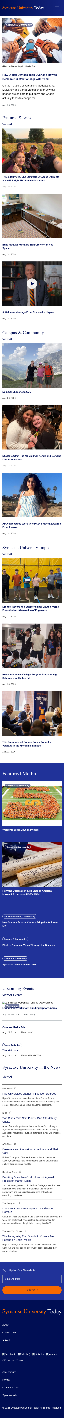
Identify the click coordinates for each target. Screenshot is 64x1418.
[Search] (48, 8)
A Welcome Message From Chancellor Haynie (28, 312)
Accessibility (9, 1372)
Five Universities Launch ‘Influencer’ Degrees (29, 1093)
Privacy (6, 1380)
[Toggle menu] (57, 8)
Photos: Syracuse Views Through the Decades (28, 945)
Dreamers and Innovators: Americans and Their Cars (30, 1151)
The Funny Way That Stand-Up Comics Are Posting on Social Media (28, 1238)
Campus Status (10, 1387)
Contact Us (9, 1332)
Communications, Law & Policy (20, 916)
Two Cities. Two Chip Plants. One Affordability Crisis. (29, 1120)
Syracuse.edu (9, 1395)
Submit (30, 1290)
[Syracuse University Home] (23, 8)
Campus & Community (19, 25)
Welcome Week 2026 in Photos (20, 829)
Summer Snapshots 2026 (16, 392)
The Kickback (10, 1050)
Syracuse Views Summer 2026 (19, 964)
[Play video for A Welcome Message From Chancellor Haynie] (32, 283)
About (6, 1325)
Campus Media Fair (13, 1027)
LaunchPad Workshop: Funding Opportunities (29, 1008)
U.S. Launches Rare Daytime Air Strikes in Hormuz (27, 1210)
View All (7, 124)
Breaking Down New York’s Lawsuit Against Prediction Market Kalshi (28, 1179)
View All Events (12, 995)
